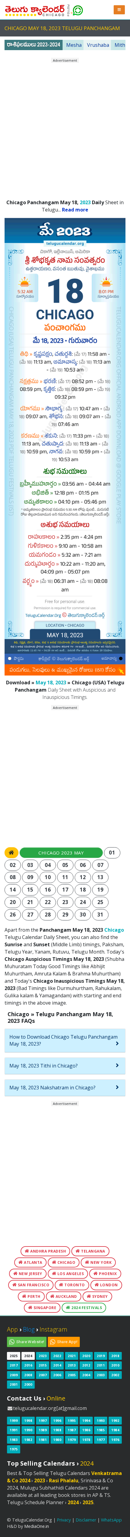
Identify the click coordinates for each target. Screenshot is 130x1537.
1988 (57, 1430)
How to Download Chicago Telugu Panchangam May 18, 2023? (63, 1040)
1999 (14, 1420)
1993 (101, 1420)
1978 (86, 1439)
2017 (14, 1365)
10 (48, 877)
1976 (115, 1439)
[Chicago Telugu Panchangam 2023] (35, 9)
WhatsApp (111, 1520)
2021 (72, 1355)
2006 (57, 1375)
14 (13, 889)
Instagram (53, 1329)
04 (48, 864)
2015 (43, 1365)
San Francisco (33, 1285)
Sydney (99, 1296)
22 (48, 902)
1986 (86, 1430)
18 (83, 889)
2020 (86, 1355)
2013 (72, 1365)
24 (83, 902)
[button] (119, 9)
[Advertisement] (65, 128)
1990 (28, 1430)
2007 (43, 1375)
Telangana (92, 1251)
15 (30, 889)
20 (13, 902)
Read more (75, 209)
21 (30, 902)
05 (65, 864)
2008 (28, 1375)
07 (100, 864)
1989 (43, 1430)
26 (13, 914)
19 (100, 889)
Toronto (74, 1285)
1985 (101, 1430)
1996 (57, 1420)
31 (100, 914)
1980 (57, 1439)
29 (65, 914)
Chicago (114, 930)
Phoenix (107, 1273)
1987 (72, 1430)
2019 (101, 1355)
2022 (57, 1355)
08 (13, 877)
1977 (101, 1439)
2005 (72, 1375)
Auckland (65, 1296)
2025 (14, 1355)
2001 (14, 1384)
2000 (28, 1384)
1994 (86, 1420)
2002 (115, 1375)
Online (56, 1398)
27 (30, 914)
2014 (57, 1365)
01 (112, 852)
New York (100, 1262)
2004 (86, 1375)
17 (65, 889)
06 (83, 864)
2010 (115, 1365)
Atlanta (32, 1262)
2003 (101, 1375)
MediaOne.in (36, 1526)
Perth (34, 1296)
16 (48, 889)
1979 (72, 1439)
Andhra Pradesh (47, 1251)
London (108, 1285)
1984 (115, 1430)
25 (100, 902)
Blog (28, 1329)
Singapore (44, 1307)
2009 (14, 1375)
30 (83, 914)
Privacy (64, 1520)
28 (48, 914)
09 (30, 877)
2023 (85, 202)
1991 (14, 1430)
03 (30, 864)
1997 (43, 1420)
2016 (28, 1365)
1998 (28, 1420)
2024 (28, 1355)
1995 (72, 1420)
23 (65, 902)
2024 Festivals (86, 1307)
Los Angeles (70, 1273)
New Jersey (30, 1273)
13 (100, 877)
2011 (101, 1365)
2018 (115, 1355)
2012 (86, 1365)
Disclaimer (86, 1520)
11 (65, 877)
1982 (28, 1439)
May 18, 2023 (51, 682)
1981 (43, 1439)
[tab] (65, 1040)
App (12, 1329)
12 (83, 877)
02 (13, 864)
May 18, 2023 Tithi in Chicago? (43, 1065)
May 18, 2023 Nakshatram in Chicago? (52, 1087)
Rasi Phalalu (63, 1480)
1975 (14, 1449)
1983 (14, 1439)
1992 (115, 1420)
